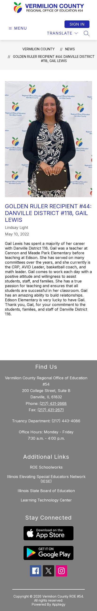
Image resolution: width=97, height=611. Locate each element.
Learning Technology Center (46, 500)
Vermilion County (38, 49)
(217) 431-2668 (53, 403)
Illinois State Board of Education (46, 490)
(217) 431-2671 (50, 409)
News (70, 49)
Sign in (77, 24)
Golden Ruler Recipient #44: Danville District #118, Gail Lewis (54, 59)
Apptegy (58, 604)
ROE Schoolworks (46, 467)
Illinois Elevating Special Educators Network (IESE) (46, 479)
